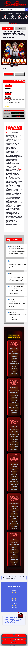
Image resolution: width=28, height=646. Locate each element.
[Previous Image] (2, 52)
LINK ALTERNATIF (21, 639)
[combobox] (12, 9)
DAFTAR (20, 28)
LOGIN (8, 28)
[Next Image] (25, 52)
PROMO (8, 636)
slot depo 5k (13, 645)
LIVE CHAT (14, 642)
